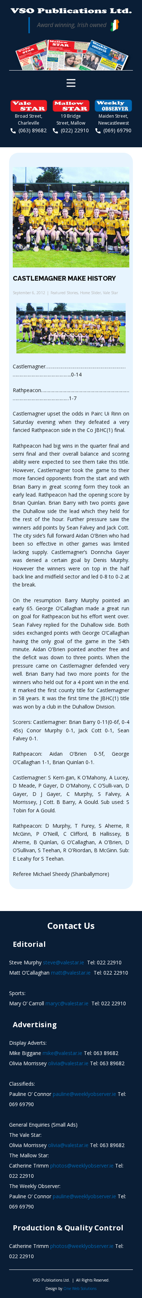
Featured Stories (64, 292)
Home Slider (90, 292)
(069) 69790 (115, 130)
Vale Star (110, 292)
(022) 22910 (73, 130)
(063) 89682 (31, 130)
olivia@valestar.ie (68, 1063)
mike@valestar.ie (62, 1053)
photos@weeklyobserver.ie (82, 1165)
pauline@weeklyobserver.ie (84, 1093)
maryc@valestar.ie (67, 1003)
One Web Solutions (79, 1288)
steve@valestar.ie (63, 962)
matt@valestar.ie (71, 972)
